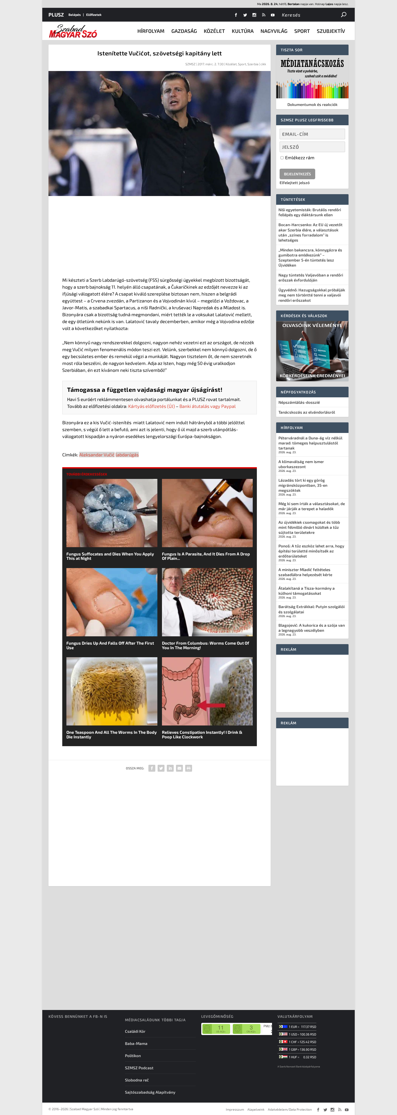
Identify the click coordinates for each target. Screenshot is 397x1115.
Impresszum (235, 1109)
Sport (302, 31)
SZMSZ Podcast (139, 1067)
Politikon (133, 1055)
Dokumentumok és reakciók (312, 104)
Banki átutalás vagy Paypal (207, 406)
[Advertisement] (159, 237)
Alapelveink (255, 1109)
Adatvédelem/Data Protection (290, 1109)
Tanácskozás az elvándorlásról (306, 412)
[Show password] (337, 147)
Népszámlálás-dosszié (299, 402)
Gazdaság (184, 31)
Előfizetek (94, 15)
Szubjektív (331, 31)
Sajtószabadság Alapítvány (150, 1092)
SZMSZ (190, 64)
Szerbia (252, 64)
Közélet (214, 31)
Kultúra (243, 31)
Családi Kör (135, 1031)
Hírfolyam (150, 31)
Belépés (74, 15)
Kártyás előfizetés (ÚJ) (151, 406)
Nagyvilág (274, 31)
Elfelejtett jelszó (295, 182)
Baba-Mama (136, 1043)
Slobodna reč (137, 1080)
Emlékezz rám (299, 157)
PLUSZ (56, 14)
